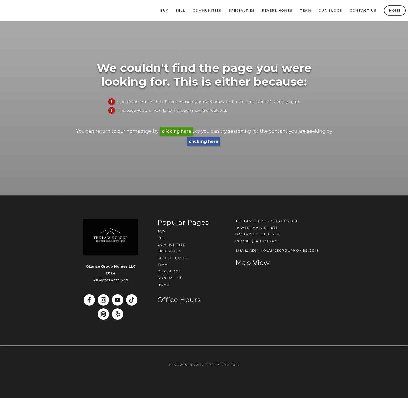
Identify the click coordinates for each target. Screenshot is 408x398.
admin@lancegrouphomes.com (284, 250)
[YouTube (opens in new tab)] (117, 300)
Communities (207, 10)
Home (395, 10)
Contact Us (363, 10)
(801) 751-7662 (265, 241)
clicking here (176, 131)
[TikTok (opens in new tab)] (131, 300)
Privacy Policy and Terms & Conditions (204, 365)
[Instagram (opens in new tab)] (103, 300)
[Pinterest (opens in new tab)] (103, 314)
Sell (180, 10)
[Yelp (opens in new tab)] (117, 314)
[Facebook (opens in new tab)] (89, 300)
